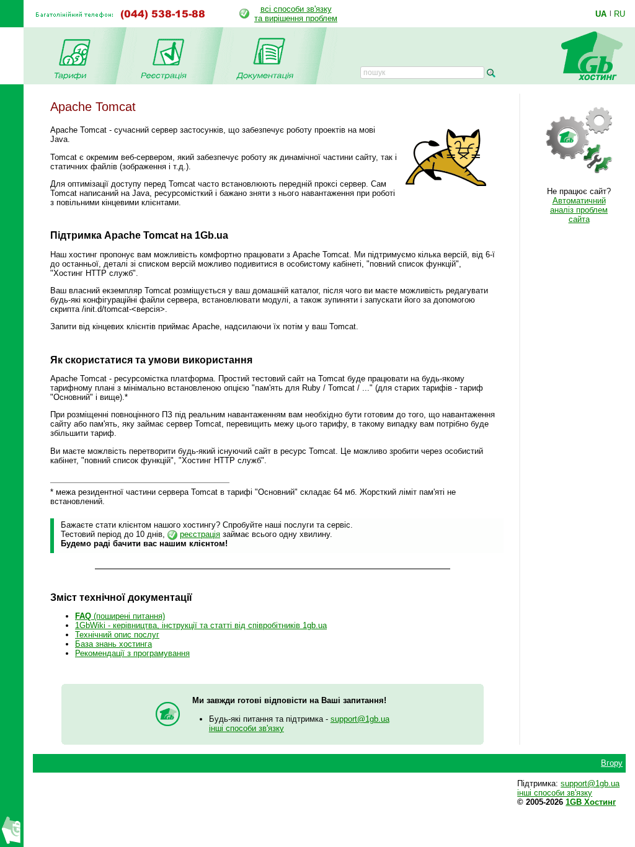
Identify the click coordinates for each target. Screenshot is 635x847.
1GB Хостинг (591, 802)
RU (619, 13)
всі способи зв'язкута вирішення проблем (295, 13)
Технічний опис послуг (117, 634)
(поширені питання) (120, 616)
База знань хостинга (113, 644)
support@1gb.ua (360, 719)
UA (600, 13)
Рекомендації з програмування (132, 653)
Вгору (612, 763)
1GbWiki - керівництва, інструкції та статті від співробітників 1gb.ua (201, 625)
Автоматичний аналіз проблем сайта (579, 210)
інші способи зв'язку (246, 728)
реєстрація (200, 534)
